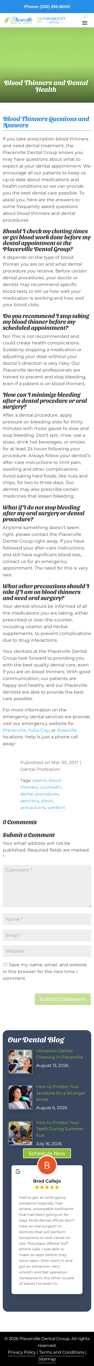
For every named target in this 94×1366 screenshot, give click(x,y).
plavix (47, 800)
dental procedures (39, 793)
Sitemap (47, 1358)
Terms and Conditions (61, 1352)
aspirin (39, 780)
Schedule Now (47, 1153)
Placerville (14, 730)
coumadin (50, 787)
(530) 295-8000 (55, 6)
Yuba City (38, 730)
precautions (32, 807)
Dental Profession (40, 769)
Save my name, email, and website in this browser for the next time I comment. (45, 971)
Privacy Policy (22, 1352)
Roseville (67, 730)
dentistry (29, 800)
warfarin (56, 807)
